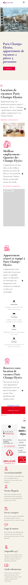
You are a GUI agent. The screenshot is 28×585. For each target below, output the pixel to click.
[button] (5, 130)
